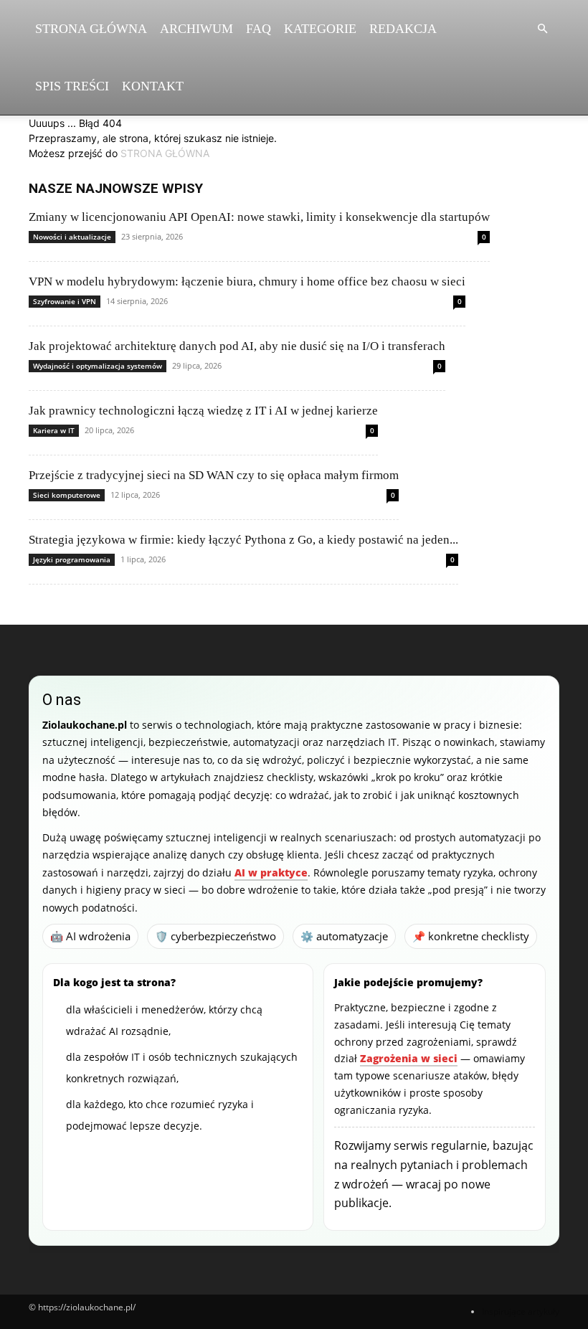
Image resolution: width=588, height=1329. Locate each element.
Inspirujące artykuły (520, 1311)
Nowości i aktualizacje (72, 237)
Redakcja (403, 29)
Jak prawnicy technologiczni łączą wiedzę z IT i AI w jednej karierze (203, 410)
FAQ (258, 29)
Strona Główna (91, 29)
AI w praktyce (271, 872)
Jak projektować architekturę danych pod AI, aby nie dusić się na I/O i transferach (237, 346)
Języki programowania (71, 559)
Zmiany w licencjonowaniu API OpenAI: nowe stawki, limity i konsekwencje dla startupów (259, 217)
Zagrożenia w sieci (408, 1058)
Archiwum (196, 29)
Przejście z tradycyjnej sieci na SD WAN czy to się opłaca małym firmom (214, 475)
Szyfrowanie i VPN (64, 301)
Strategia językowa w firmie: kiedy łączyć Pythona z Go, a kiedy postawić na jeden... (243, 540)
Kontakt (153, 86)
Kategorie (320, 29)
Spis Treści (72, 86)
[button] (542, 29)
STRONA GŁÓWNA (164, 153)
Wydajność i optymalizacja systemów (97, 366)
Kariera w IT (54, 430)
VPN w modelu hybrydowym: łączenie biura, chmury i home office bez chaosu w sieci (247, 281)
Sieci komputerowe (66, 495)
